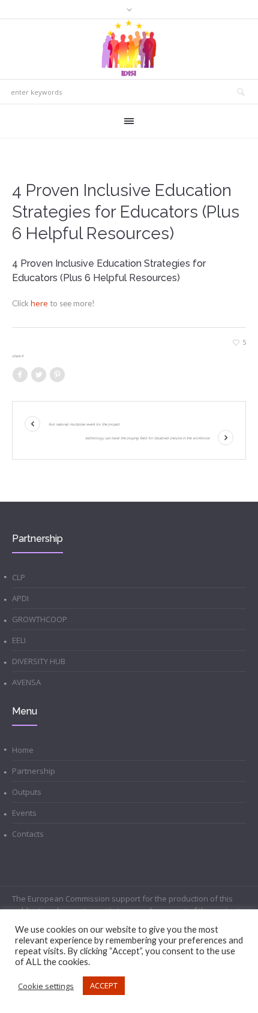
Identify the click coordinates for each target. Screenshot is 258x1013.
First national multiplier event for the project (84, 424)
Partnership (33, 770)
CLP (18, 577)
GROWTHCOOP (39, 619)
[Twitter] (38, 375)
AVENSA (26, 682)
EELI (19, 640)
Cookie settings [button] (46, 986)
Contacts (28, 833)
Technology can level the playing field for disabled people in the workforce (147, 438)
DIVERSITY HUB (38, 661)
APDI (20, 598)
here (39, 303)
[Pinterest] (57, 375)
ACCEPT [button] (104, 985)
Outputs (26, 791)
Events (24, 812)
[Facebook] (20, 375)
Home (23, 749)
